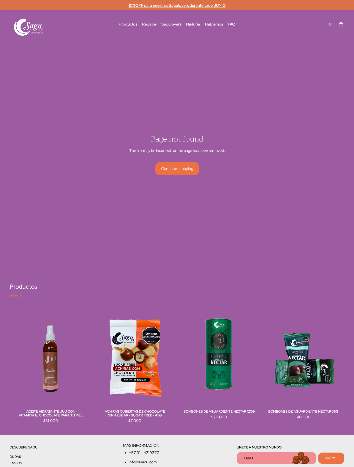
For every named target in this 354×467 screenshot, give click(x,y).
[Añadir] (84, 400)
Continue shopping (177, 168)
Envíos (16, 463)
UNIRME (331, 458)
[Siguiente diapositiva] (169, 356)
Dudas (15, 456)
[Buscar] (331, 24)
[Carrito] (341, 24)
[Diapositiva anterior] (101, 356)
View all (16, 295)
